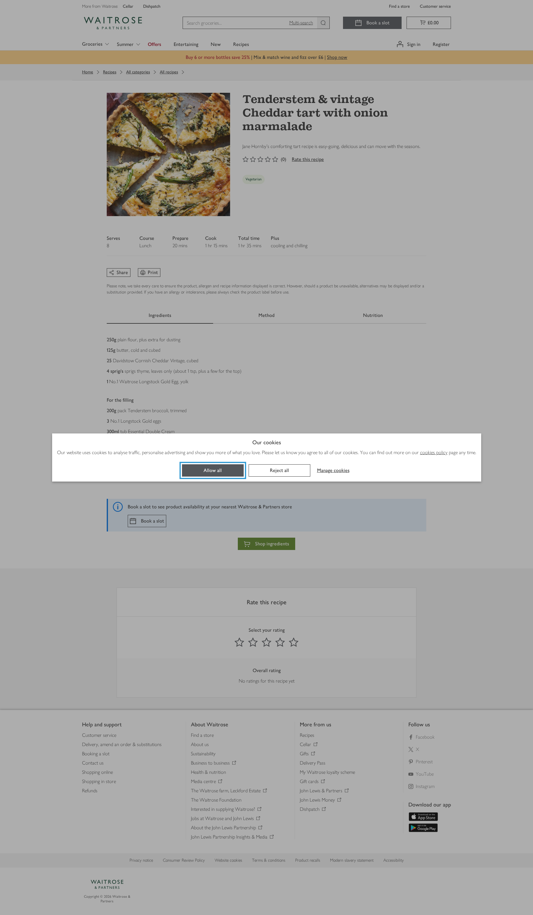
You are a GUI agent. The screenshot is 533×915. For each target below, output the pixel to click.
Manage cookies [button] (333, 470)
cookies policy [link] (434, 452)
